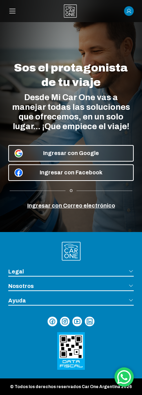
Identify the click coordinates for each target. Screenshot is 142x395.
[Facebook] (52, 321)
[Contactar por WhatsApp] (124, 377)
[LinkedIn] (89, 321)
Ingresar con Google (71, 153)
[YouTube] (77, 321)
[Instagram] (65, 321)
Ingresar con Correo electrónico (71, 206)
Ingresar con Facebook (71, 172)
